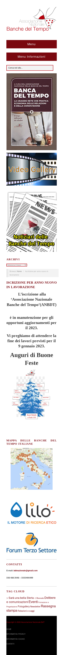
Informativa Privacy (16, 634)
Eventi (33, 601)
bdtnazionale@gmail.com (26, 570)
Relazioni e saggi (26, 610)
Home (19, 271)
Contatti (10, 644)
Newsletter (35, 606)
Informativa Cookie (15, 639)
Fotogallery (24, 606)
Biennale (40, 598)
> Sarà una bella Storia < (21, 598)
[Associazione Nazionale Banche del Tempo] (31, 18)
